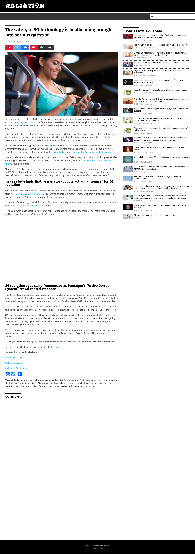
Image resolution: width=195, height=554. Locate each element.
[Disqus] (61, 433)
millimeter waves (67, 383)
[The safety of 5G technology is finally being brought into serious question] (25, 10)
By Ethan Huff (148, 40)
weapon (83, 386)
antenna (28, 380)
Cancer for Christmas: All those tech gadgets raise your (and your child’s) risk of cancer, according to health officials (162, 187)
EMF (100, 380)
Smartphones (45, 386)
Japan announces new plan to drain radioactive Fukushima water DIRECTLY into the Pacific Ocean (161, 168)
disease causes (90, 380)
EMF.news (54, 347)
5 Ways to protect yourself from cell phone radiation (156, 62)
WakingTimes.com (14, 363)
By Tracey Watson (149, 58)
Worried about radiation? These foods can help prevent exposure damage (162, 158)
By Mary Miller (147, 65)
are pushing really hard (22, 122)
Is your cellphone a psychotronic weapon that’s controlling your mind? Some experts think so (161, 119)
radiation (9, 386)
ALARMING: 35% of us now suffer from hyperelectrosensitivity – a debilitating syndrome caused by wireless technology (162, 139)
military (54, 383)
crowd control (52, 380)
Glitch (34, 383)
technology (73, 386)
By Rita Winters (149, 48)
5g (22, 380)
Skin (36, 386)
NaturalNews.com (14, 357)
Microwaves (43, 383)
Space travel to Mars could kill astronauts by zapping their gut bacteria (161, 206)
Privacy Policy (97, 549)
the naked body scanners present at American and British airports (81, 152)
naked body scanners (102, 383)
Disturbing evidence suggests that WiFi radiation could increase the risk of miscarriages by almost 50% (161, 54)
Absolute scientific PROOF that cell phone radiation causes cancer (159, 148)
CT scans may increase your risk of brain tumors (154, 215)
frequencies (24, 383)
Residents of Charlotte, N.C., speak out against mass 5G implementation (157, 177)
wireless (92, 386)
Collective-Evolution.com (17, 368)
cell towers (39, 380)
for (22, 205)
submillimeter (60, 386)
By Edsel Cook (148, 85)
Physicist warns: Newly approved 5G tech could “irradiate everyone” (158, 71)
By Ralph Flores (148, 191)
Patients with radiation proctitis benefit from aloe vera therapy (160, 90)
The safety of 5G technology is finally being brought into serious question (161, 110)
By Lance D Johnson (150, 201)
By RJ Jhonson (148, 93)
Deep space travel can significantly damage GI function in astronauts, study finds (158, 81)
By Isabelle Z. (147, 162)
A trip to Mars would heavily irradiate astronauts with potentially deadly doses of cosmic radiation (161, 100)
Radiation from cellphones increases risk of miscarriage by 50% (161, 45)
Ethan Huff (25, 41)
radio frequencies (24, 386)
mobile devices (83, 383)
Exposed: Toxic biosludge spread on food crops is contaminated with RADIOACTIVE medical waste (161, 36)
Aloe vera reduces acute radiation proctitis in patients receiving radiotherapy (161, 129)
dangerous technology (71, 380)
